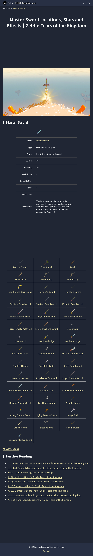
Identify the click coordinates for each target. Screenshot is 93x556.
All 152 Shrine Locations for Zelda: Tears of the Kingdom (36, 481)
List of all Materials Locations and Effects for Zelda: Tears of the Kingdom (44, 467)
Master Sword (19, 8)
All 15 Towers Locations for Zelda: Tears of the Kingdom (36, 486)
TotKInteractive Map (25, 2)
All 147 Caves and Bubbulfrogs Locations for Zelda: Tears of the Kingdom (44, 495)
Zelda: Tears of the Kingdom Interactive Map (30, 472)
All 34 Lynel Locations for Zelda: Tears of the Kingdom (35, 477)
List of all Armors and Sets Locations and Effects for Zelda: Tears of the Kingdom (48, 463)
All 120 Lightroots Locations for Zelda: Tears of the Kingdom (38, 490)
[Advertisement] (46, 48)
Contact (46, 550)
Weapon (6, 8)
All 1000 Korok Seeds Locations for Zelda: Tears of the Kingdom (39, 499)
